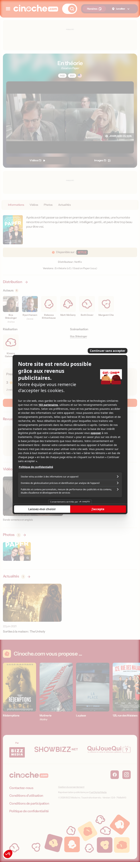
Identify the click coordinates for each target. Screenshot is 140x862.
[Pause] (70, 431)
